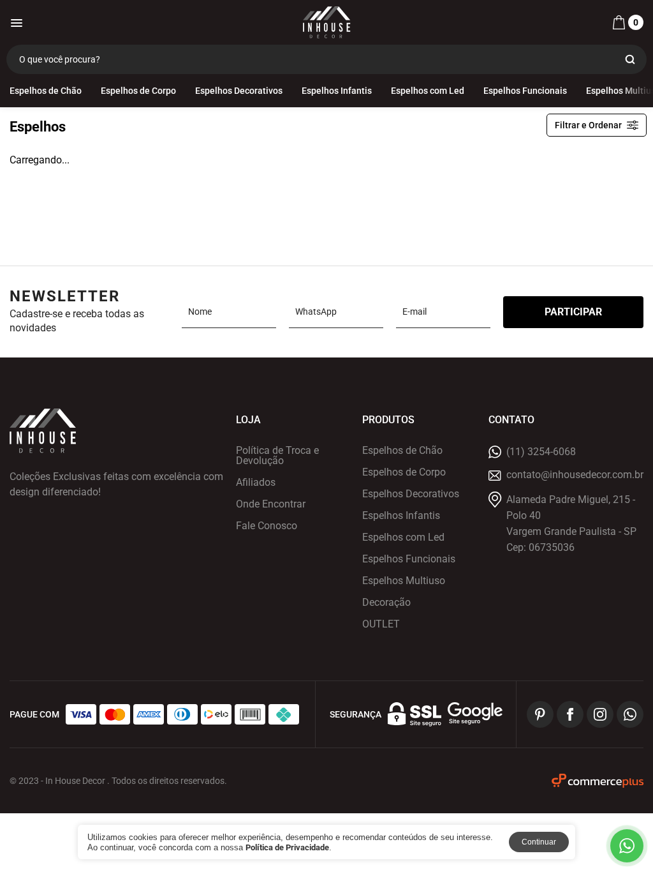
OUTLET (381, 624)
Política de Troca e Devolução (277, 456)
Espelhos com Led (427, 91)
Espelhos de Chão (46, 91)
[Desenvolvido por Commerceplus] (597, 781)
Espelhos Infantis (337, 91)
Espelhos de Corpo (138, 91)
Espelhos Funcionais (525, 91)
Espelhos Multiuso (403, 581)
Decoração (386, 603)
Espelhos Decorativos (238, 91)
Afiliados (255, 482)
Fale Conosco (266, 526)
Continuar (539, 842)
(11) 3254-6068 (541, 452)
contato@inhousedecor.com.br (574, 475)
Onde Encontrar (270, 504)
